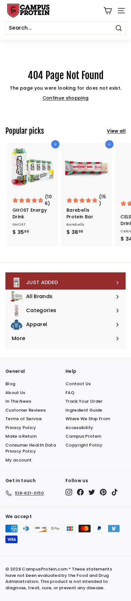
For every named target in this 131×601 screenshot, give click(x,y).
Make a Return (21, 436)
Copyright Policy (84, 445)
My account (18, 460)
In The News (18, 401)
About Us (15, 393)
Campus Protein (83, 436)
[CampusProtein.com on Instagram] (69, 492)
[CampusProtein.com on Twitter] (91, 492)
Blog (10, 384)
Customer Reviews (25, 410)
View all (116, 131)
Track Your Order (84, 401)
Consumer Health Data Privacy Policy (30, 448)
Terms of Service (23, 419)
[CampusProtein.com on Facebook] (80, 492)
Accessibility (79, 428)
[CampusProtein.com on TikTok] (114, 492)
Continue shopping (66, 98)
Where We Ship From (88, 419)
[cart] (107, 10)
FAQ (70, 393)
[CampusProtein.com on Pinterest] (103, 492)
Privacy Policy (20, 428)
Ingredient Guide (84, 410)
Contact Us (78, 384)
